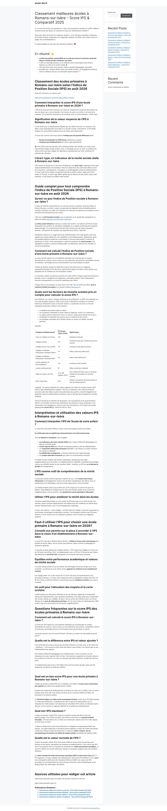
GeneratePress (95, 808)
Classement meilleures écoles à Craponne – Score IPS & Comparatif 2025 (66, 797)
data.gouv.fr (75, 287)
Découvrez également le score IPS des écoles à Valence (54, 98)
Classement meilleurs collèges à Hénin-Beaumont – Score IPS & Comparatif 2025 (119, 65)
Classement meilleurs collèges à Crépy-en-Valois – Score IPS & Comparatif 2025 (119, 50)
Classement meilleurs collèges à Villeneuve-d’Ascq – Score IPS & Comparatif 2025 (119, 42)
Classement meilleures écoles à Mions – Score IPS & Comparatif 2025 (64, 795)
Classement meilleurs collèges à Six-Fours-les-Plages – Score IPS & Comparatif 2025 (119, 35)
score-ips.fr (41, 3)
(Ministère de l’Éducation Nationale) (58, 219)
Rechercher (112, 12)
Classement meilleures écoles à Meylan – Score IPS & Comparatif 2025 (65, 792)
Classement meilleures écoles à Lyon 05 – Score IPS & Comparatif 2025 (65, 790)
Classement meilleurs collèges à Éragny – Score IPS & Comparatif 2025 (119, 57)
